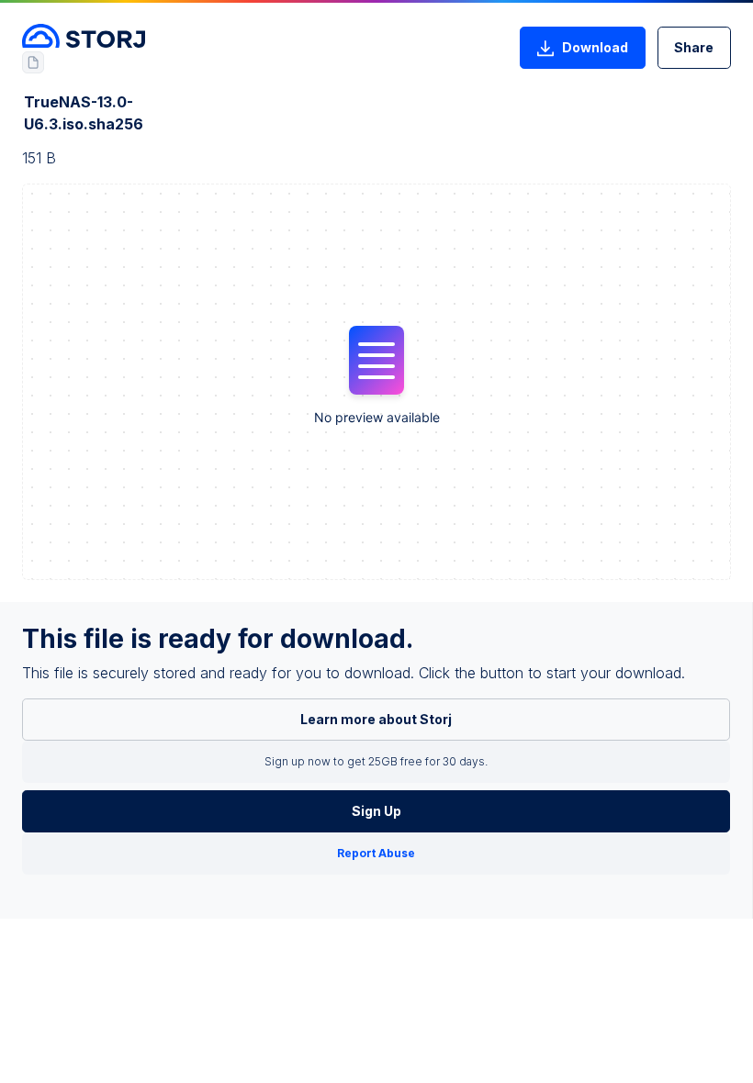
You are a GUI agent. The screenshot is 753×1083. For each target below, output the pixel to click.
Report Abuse (376, 853)
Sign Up (376, 811)
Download (595, 47)
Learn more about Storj (376, 719)
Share (694, 47)
